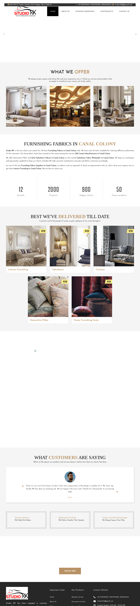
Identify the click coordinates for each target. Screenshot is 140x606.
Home (52, 11)
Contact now (74, 45)
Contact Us (124, 11)
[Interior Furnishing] (26, 246)
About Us (65, 11)
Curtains (100, 270)
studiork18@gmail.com (123, 5)
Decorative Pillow (39, 320)
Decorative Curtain (78, 601)
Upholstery (58, 270)
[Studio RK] (25, 11)
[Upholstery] (70, 246)
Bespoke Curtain (77, 597)
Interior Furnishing (84, 11)
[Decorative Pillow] (48, 296)
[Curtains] (114, 246)
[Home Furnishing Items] (92, 296)
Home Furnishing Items (86, 320)
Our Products (106, 11)
